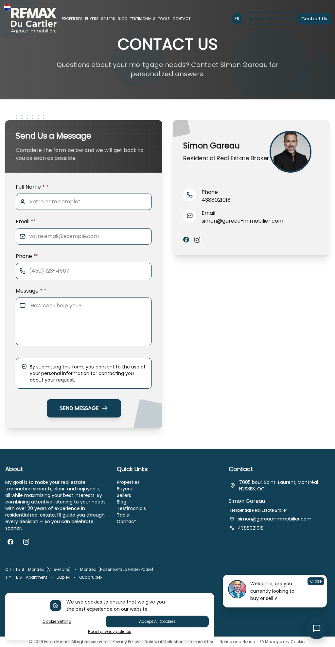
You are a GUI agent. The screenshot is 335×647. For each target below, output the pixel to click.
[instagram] (197, 240)
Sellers (124, 495)
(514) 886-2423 (273, 18)
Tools (123, 515)
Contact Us (314, 18)
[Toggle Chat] (316, 628)
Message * (31, 291)
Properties (128, 482)
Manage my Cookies (285, 641)
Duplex (63, 577)
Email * (26, 221)
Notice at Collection (164, 641)
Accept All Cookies (157, 621)
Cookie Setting (57, 621)
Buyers (124, 488)
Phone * (27, 256)
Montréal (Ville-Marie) (49, 569)
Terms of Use (201, 641)
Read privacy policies (109, 631)
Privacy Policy (126, 641)
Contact (126, 521)
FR (237, 18)
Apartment (36, 577)
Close (316, 581)
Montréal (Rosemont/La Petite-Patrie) (116, 569)
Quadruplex (90, 577)
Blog (121, 502)
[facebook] (186, 240)
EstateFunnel (56, 641)
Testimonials (131, 508)
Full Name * (32, 187)
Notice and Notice (237, 641)
